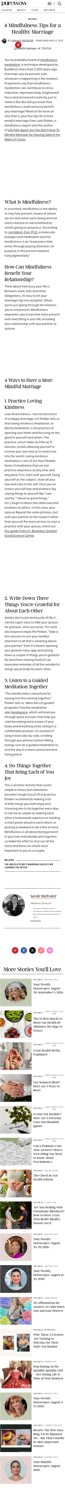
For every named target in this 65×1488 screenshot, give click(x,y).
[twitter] (32, 950)
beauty (21, 10)
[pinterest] (18, 45)
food (35, 10)
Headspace (19, 712)
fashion (7, 10)
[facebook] (24, 950)
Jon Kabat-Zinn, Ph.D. (23, 232)
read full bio (35, 921)
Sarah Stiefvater (43, 896)
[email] (50, 950)
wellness (49, 10)
